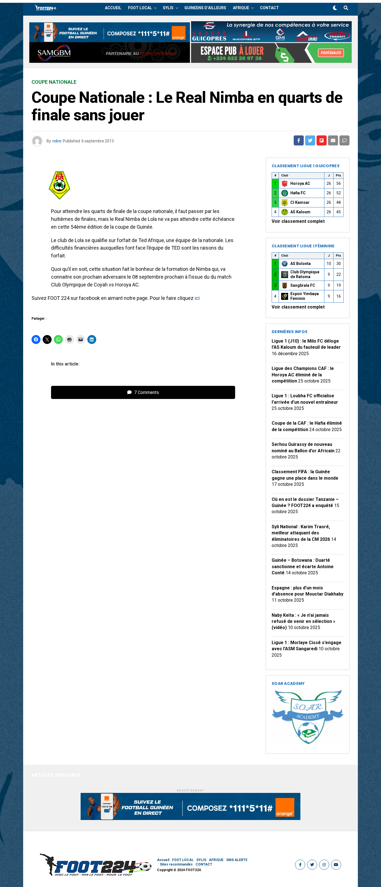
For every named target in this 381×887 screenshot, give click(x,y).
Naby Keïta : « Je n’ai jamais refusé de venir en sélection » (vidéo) (303, 621)
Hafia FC (298, 193)
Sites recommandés (176, 864)
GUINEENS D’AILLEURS (205, 8)
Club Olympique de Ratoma (304, 274)
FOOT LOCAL (140, 8)
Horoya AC (300, 183)
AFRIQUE (241, 8)
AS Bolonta (300, 263)
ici (197, 298)
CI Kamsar (300, 202)
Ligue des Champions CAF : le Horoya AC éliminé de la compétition (303, 375)
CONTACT (269, 8)
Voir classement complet (298, 221)
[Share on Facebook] (299, 140)
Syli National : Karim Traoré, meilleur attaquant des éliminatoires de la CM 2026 (301, 533)
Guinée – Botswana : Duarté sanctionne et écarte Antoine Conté (303, 566)
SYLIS (168, 8)
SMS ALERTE (236, 860)
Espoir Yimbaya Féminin (304, 296)
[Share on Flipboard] (322, 140)
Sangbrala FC (302, 285)
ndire (56, 141)
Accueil (113, 8)
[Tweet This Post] (310, 140)
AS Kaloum (300, 212)
